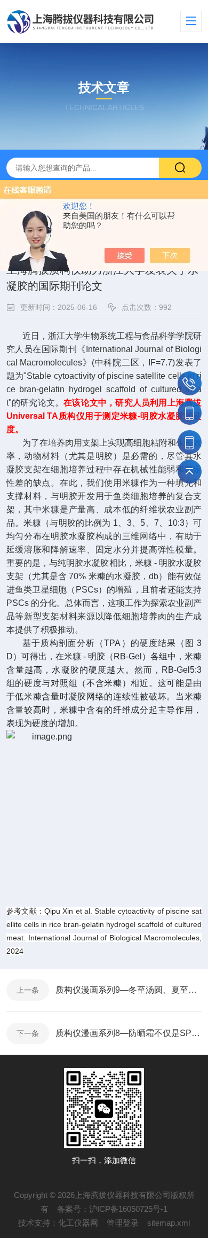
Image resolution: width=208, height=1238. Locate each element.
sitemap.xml (168, 1222)
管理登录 (123, 1222)
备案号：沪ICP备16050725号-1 (112, 1208)
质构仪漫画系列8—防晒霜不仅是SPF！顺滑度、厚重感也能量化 (128, 1033)
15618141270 (190, 413)
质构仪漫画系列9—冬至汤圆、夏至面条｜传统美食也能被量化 (128, 989)
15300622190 (190, 442)
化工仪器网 (78, 1222)
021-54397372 (190, 383)
